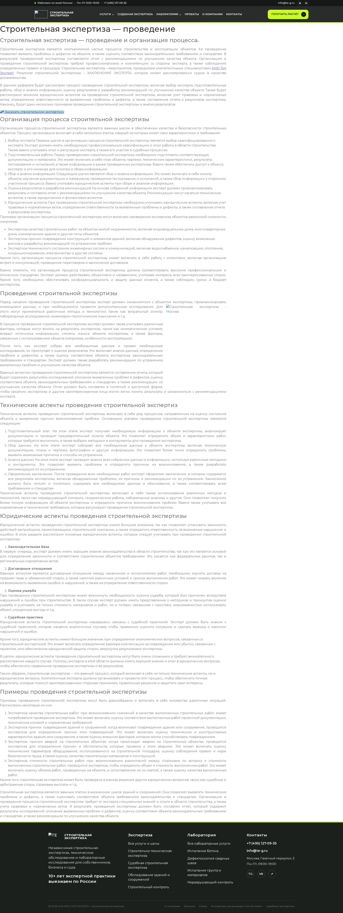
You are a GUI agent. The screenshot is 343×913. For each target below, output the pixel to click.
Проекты (189, 906)
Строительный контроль (148, 887)
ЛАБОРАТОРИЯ (168, 14)
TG (250, 874)
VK (261, 874)
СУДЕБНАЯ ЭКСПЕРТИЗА (135, 14)
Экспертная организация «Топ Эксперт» (236, 906)
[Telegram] (299, 3)
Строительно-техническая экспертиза (150, 853)
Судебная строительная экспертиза (148, 865)
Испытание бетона (202, 851)
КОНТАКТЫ (234, 14)
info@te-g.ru (286, 3)
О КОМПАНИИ (212, 14)
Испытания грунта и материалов (204, 873)
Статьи (203, 906)
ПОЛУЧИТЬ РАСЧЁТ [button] (288, 14)
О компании (172, 906)
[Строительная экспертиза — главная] (54, 14)
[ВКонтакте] (306, 3)
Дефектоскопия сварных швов (208, 861)
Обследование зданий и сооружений (149, 877)
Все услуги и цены (143, 843)
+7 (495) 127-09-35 (115, 3)
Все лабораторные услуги (208, 843)
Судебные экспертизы (280, 906)
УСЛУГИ (107, 14)
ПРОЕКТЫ (192, 14)
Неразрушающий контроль (210, 882)
